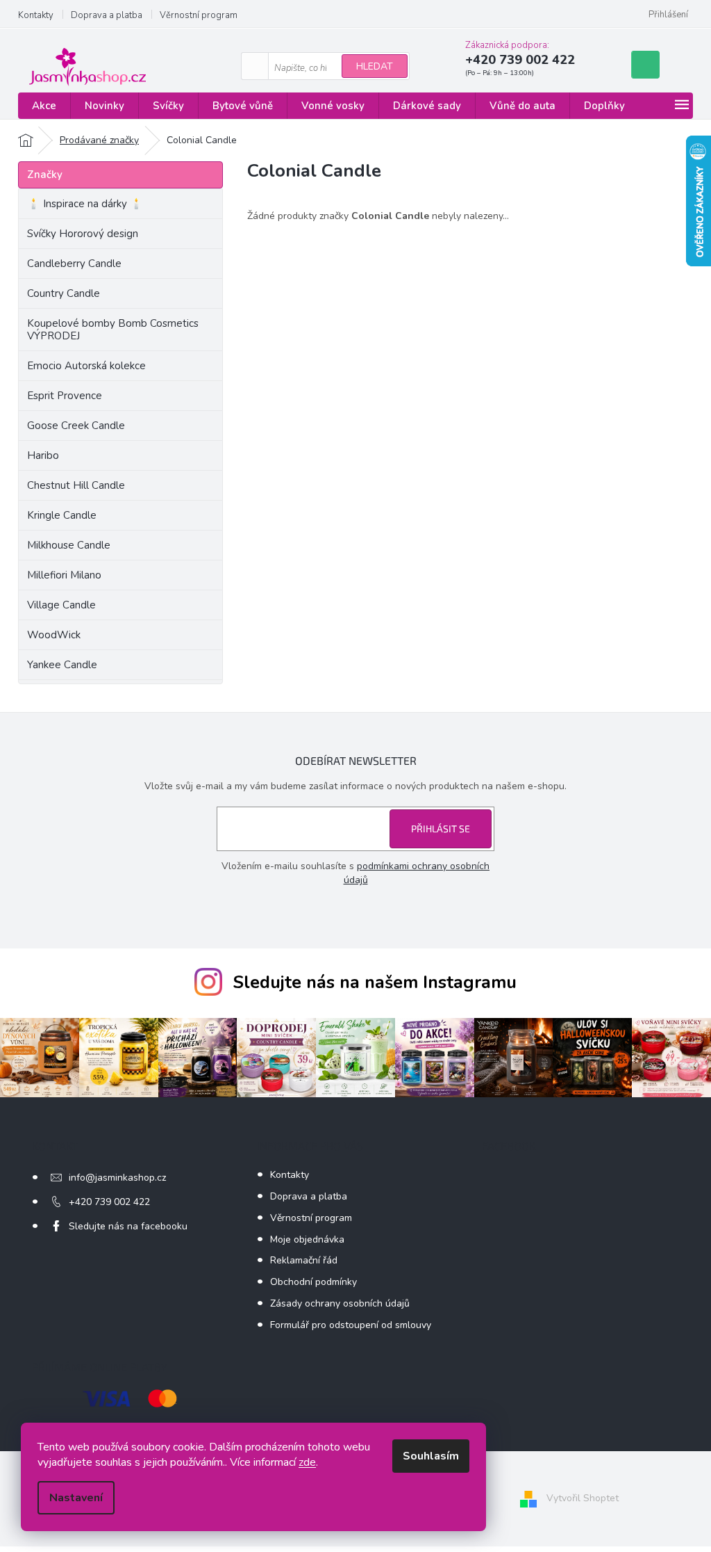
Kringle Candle (62, 515)
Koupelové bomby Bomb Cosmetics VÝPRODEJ (113, 329)
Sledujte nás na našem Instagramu (375, 982)
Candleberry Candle (74, 263)
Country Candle (63, 293)
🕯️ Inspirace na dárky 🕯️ (85, 204)
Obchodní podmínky (313, 1281)
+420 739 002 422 (109, 1202)
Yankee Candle (62, 665)
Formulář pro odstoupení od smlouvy (350, 1325)
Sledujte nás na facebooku (128, 1226)
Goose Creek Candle (76, 426)
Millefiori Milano (64, 575)
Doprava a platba (106, 15)
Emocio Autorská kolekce (86, 366)
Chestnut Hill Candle (76, 485)
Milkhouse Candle (68, 545)
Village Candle (61, 605)
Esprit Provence (64, 396)
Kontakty (35, 15)
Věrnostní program (198, 15)
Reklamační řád (303, 1260)
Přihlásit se (440, 828)
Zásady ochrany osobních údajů (340, 1303)
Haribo (43, 455)
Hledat (374, 66)
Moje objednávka (307, 1239)
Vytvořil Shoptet (582, 1498)
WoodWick (54, 635)
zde (307, 1462)
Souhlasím (431, 1456)
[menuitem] (44, 106)
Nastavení (76, 1497)
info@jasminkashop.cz (117, 1177)
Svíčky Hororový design (82, 234)
